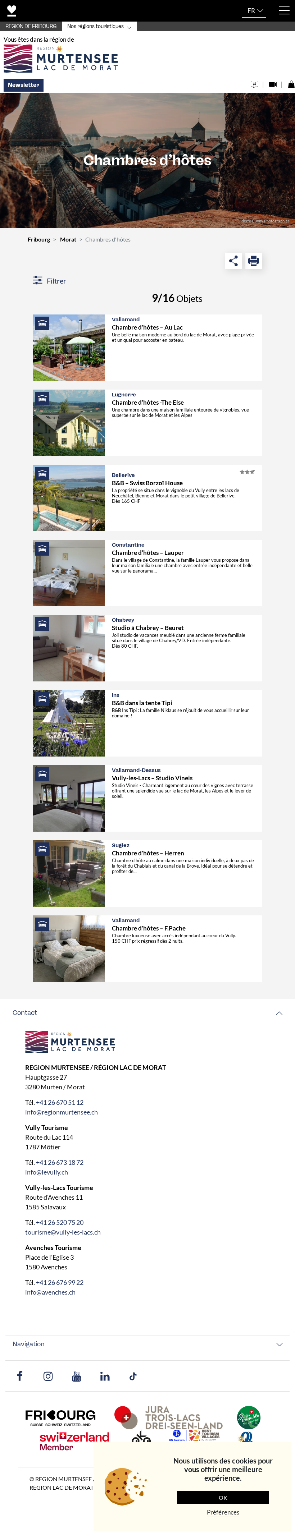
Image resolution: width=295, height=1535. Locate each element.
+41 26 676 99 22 (59, 1282)
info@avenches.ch (50, 1292)
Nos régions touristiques (95, 26)
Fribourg (39, 239)
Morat (68, 239)
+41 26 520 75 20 (59, 1222)
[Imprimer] (253, 261)
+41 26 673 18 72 (59, 1162)
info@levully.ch (46, 1172)
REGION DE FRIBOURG (30, 26)
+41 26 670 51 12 (59, 1102)
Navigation (29, 1344)
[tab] (147, 1013)
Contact (25, 1013)
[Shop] (291, 82)
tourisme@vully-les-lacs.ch (63, 1232)
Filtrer (55, 280)
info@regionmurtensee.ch (61, 1112)
